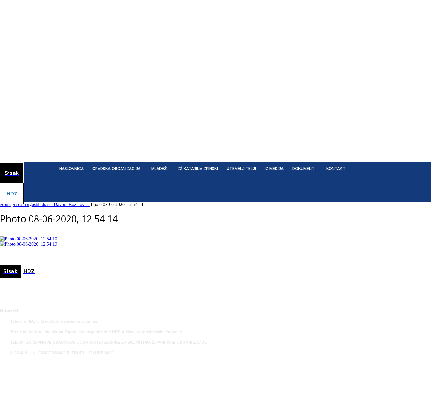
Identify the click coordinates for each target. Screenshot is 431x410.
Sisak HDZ (420, 389)
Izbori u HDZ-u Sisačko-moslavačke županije (54, 321)
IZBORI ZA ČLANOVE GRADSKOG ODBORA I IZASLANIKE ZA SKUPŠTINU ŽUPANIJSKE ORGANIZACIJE (109, 342)
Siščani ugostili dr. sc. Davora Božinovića (51, 204)
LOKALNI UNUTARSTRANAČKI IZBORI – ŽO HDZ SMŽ (62, 352)
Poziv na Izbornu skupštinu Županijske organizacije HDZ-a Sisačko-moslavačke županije (96, 331)
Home (5, 204)
